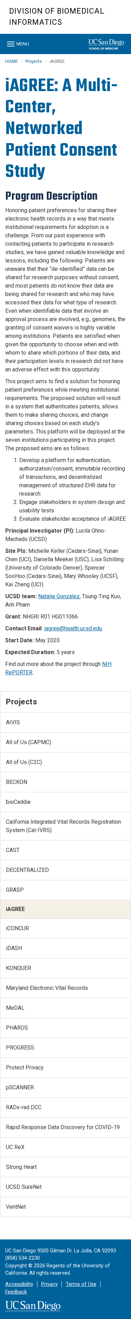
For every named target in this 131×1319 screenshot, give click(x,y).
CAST (13, 850)
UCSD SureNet (24, 1187)
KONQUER (18, 968)
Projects (34, 61)
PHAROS (17, 1027)
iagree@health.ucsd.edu (73, 628)
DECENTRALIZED (27, 870)
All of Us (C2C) (24, 762)
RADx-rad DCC (24, 1107)
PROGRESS (20, 1047)
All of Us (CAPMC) (28, 742)
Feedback (16, 1292)
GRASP (15, 890)
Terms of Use (81, 1284)
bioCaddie (18, 802)
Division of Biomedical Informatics (56, 17)
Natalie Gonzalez (59, 596)
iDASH (14, 948)
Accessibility (19, 1284)
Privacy (49, 1284)
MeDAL (15, 1008)
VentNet (16, 1206)
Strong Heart (21, 1167)
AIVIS (13, 722)
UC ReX (15, 1147)
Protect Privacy (25, 1067)
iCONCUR (17, 928)
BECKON (16, 782)
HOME (11, 61)
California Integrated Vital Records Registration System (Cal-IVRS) (63, 825)
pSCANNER (20, 1087)
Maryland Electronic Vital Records (47, 988)
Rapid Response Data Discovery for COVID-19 (63, 1127)
